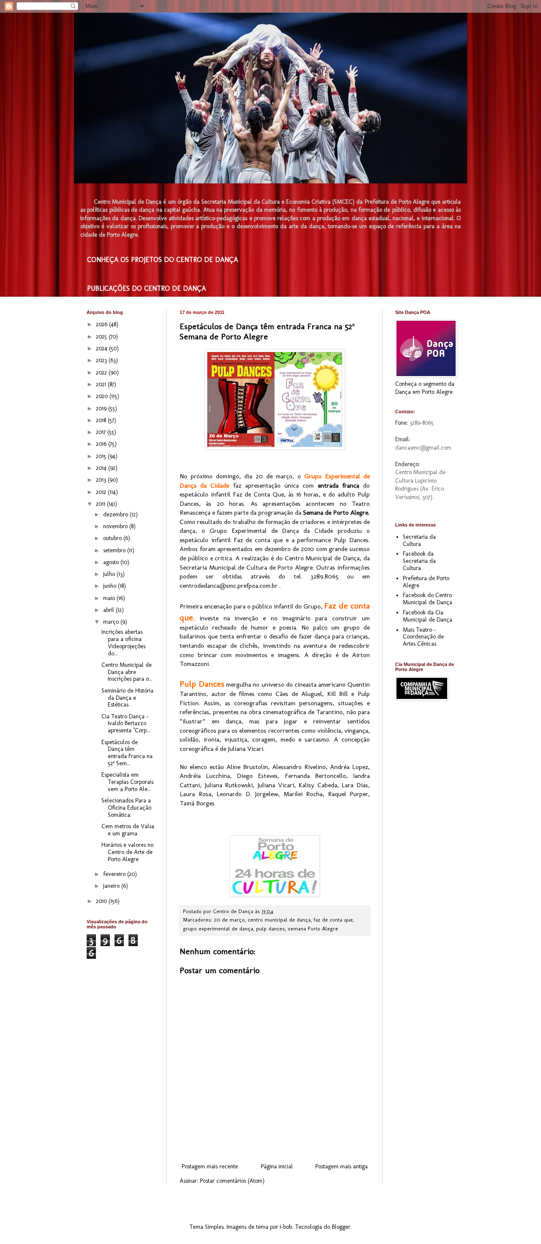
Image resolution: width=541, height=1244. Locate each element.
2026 (102, 324)
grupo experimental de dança (218, 928)
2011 (101, 503)
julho (110, 574)
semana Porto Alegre (313, 928)
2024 (102, 348)
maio (110, 598)
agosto (111, 562)
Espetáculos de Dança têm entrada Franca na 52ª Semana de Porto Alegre (267, 331)
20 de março (229, 920)
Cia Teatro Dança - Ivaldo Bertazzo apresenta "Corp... (125, 723)
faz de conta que (333, 920)
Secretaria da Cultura (419, 540)
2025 (102, 336)
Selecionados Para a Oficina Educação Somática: (126, 807)
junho (110, 585)
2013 (102, 479)
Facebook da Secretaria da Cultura (419, 561)
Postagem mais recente (210, 1166)
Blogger (341, 1226)
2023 (102, 360)
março (111, 621)
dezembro (116, 514)
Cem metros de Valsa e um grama (127, 830)
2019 (102, 408)
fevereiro (115, 874)
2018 (102, 420)
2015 (102, 456)
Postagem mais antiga (341, 1166)
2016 (102, 443)
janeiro (112, 885)
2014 (102, 468)
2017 (101, 432)
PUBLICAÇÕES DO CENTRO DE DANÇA (146, 288)
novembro (116, 526)
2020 (102, 396)
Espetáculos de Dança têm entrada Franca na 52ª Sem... (127, 753)
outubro (113, 538)
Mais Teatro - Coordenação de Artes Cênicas (423, 637)
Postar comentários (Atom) (232, 1180)
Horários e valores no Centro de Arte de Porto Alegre (127, 852)
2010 (102, 901)
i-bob (286, 1226)
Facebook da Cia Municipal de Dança (427, 616)
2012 (102, 492)
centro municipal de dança (279, 920)
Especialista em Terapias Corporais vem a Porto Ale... (127, 782)
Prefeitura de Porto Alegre (426, 582)
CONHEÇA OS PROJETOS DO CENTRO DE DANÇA (162, 260)
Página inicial (277, 1166)
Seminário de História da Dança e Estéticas (127, 698)
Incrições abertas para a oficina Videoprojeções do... (123, 642)
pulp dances (270, 928)
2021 (102, 384)
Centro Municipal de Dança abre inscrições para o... (127, 672)
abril (109, 610)
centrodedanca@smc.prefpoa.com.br (229, 585)
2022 (102, 372)
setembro (115, 550)
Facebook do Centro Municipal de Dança (427, 599)
